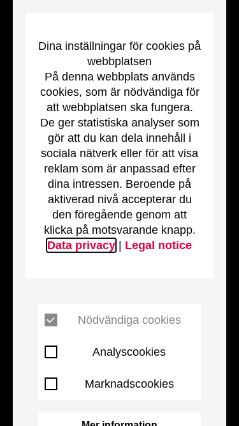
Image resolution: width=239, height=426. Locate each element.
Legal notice (158, 245)
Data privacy (81, 245)
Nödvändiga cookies (129, 320)
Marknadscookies (129, 383)
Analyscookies (129, 352)
